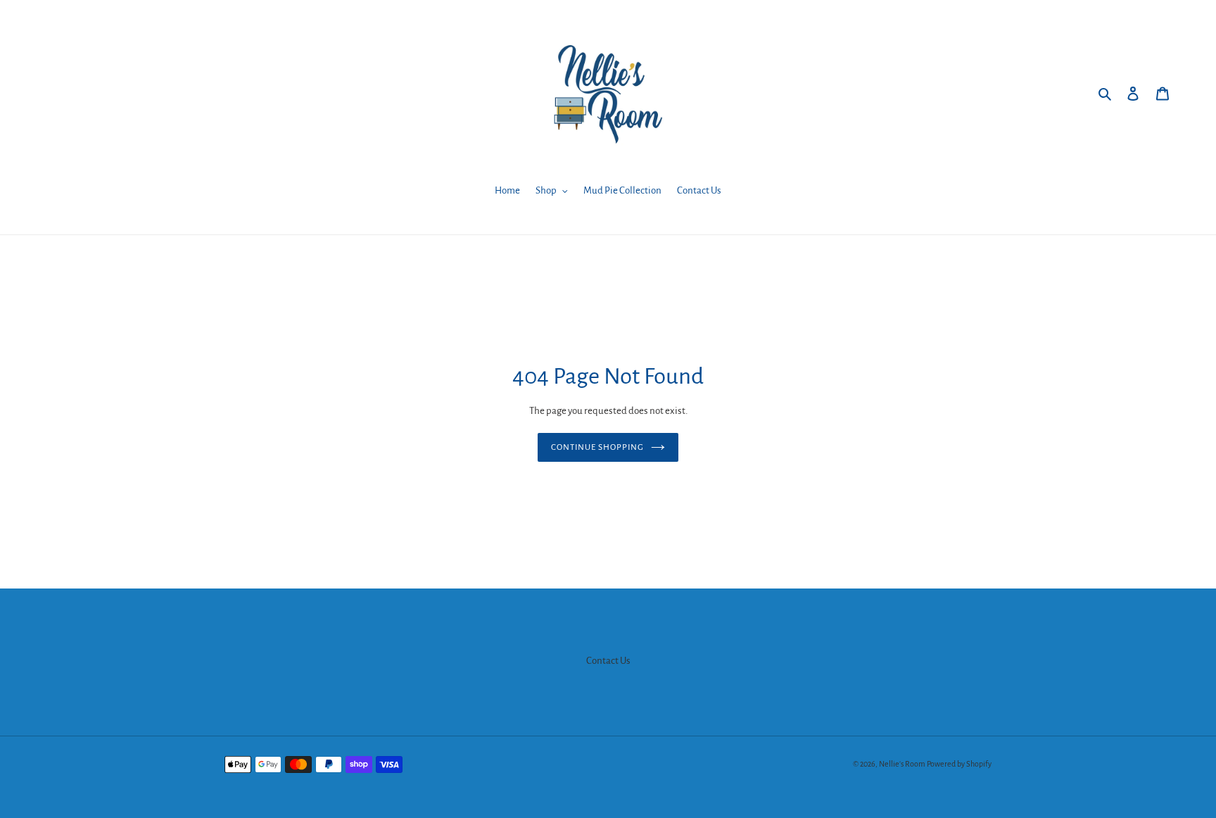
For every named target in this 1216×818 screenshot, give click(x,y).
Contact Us (608, 660)
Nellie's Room (902, 764)
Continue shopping (598, 447)
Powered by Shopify (959, 764)
